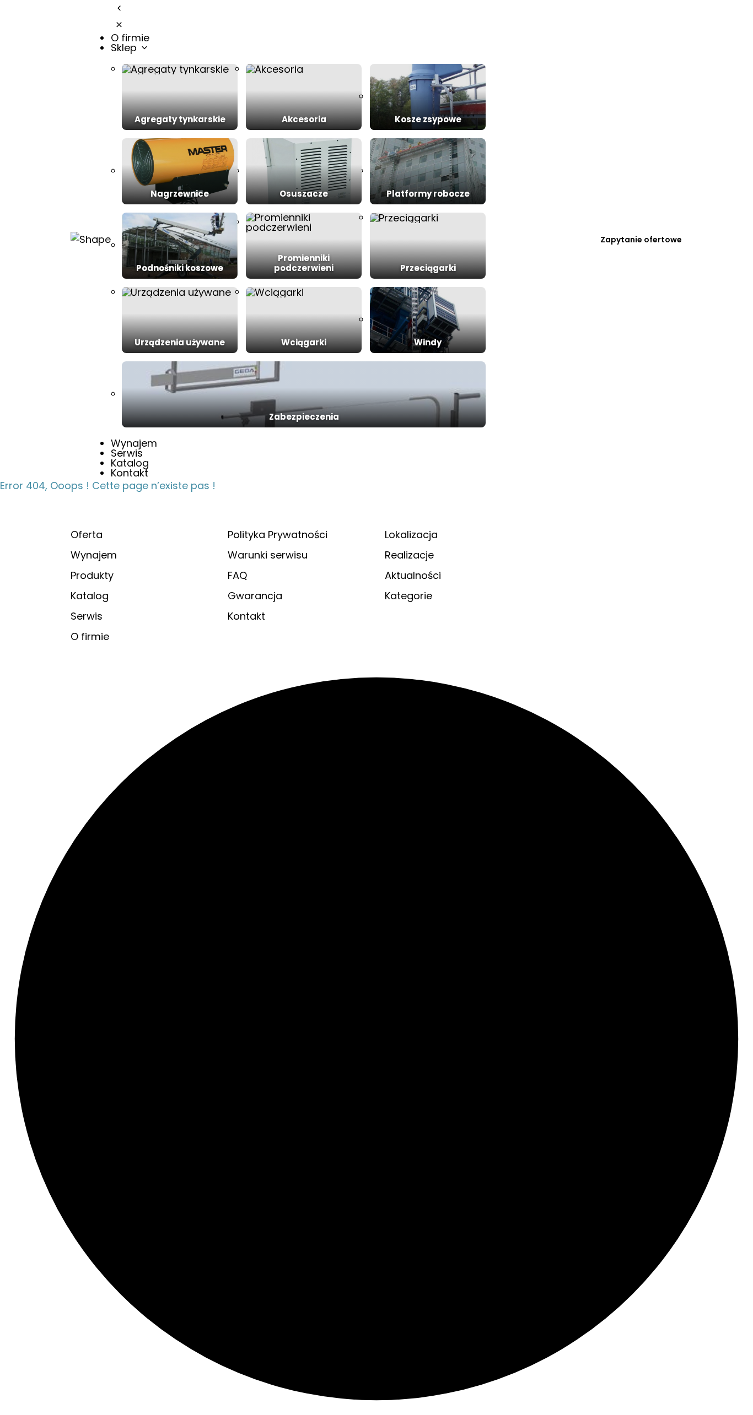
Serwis (127, 453)
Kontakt (129, 473)
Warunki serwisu (268, 555)
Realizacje (409, 555)
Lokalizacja (411, 534)
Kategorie (408, 596)
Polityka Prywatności (277, 534)
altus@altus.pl (597, 585)
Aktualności (413, 575)
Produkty (92, 575)
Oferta (87, 534)
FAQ (237, 575)
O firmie (130, 38)
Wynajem (134, 443)
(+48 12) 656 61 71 (605, 610)
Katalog (130, 463)
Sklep (125, 48)
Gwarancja (255, 596)
